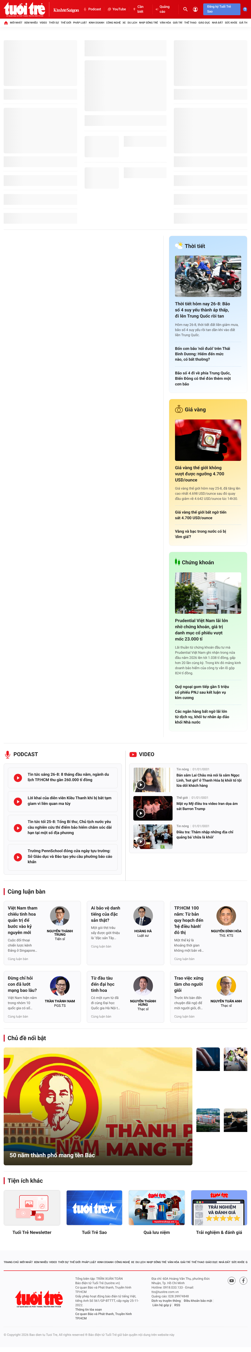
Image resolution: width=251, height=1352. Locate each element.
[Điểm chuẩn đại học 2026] (235, 1120)
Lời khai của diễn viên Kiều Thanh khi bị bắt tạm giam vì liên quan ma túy (70, 801)
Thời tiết (195, 246)
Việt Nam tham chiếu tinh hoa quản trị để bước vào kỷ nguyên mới (23, 920)
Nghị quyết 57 (207, 1095)
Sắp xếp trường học (207, 1153)
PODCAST (25, 754)
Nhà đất (217, 22)
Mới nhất (16, 22)
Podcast (94, 9)
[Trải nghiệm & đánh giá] (219, 1208)
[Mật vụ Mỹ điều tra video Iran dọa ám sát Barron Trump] (153, 808)
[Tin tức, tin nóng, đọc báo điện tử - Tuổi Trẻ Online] (28, 9)
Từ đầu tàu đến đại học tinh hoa (102, 984)
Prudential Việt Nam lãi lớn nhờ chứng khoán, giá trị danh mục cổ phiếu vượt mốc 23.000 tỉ (201, 630)
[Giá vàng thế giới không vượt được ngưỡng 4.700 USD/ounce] (208, 440)
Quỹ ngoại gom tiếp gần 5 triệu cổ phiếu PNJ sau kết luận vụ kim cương (202, 692)
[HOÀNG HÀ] (143, 917)
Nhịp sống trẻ (148, 22)
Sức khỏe (231, 22)
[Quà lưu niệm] (156, 1208)
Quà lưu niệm (157, 1232)
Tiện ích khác (25, 1180)
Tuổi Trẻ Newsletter (32, 1232)
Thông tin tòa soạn (88, 1310)
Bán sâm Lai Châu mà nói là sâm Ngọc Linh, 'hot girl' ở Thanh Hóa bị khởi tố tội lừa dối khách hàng (208, 780)
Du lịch (132, 22)
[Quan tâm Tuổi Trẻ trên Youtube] (232, 1281)
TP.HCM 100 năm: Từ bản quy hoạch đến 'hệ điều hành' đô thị (188, 920)
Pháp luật (80, 22)
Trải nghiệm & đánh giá (219, 1232)
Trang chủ (11, 1262)
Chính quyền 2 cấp (235, 1092)
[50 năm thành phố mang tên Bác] (98, 1106)
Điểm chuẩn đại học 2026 (234, 1150)
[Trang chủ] (6, 23)
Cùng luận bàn (26, 891)
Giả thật (245, 22)
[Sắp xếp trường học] (208, 1120)
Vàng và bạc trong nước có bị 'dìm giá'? (200, 534)
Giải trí (177, 22)
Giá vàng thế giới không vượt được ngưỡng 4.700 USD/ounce (199, 474)
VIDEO (146, 754)
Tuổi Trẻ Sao (94, 1232)
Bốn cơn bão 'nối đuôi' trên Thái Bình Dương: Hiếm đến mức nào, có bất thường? (202, 354)
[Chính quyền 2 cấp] (235, 1059)
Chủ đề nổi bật (27, 1038)
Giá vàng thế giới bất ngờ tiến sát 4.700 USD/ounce (200, 515)
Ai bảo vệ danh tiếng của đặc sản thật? (105, 914)
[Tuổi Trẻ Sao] (94, 1208)
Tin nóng (182, 769)
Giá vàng (195, 410)
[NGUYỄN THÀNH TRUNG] (60, 917)
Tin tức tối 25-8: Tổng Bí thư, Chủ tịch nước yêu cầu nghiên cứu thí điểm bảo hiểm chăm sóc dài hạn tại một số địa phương (70, 827)
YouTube (119, 9)
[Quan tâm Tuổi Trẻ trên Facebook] (243, 1281)
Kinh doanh (96, 22)
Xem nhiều (31, 22)
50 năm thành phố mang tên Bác (52, 1155)
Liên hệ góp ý (161, 1305)
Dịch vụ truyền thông (166, 1301)
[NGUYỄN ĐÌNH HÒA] (226, 917)
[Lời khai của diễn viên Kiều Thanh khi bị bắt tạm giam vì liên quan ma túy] (18, 802)
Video (43, 22)
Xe (124, 22)
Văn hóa (165, 22)
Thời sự (54, 22)
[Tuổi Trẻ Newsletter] (32, 1208)
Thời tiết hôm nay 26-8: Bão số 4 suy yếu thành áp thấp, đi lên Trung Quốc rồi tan (202, 310)
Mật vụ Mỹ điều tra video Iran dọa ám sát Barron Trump (207, 806)
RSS (177, 1305)
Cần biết (140, 9)
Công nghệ (113, 22)
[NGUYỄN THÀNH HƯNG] (143, 987)
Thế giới (66, 22)
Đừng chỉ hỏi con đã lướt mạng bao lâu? (22, 984)
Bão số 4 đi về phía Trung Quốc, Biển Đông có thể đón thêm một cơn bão (203, 378)
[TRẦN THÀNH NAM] (60, 987)
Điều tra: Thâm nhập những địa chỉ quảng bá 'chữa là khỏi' (204, 834)
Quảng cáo (165, 9)
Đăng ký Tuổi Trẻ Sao (219, 9)
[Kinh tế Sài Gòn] (66, 9)
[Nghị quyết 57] (208, 1059)
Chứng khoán (198, 563)
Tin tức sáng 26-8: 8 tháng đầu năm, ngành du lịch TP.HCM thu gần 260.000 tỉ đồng (68, 777)
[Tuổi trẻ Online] (39, 1299)
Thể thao (190, 22)
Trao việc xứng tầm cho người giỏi (188, 984)
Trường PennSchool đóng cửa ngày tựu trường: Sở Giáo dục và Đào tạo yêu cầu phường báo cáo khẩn (70, 856)
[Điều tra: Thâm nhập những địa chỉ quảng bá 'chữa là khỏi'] (153, 836)
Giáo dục (204, 22)
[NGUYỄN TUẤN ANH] (226, 987)
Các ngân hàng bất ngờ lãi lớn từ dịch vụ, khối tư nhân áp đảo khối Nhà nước (202, 717)
